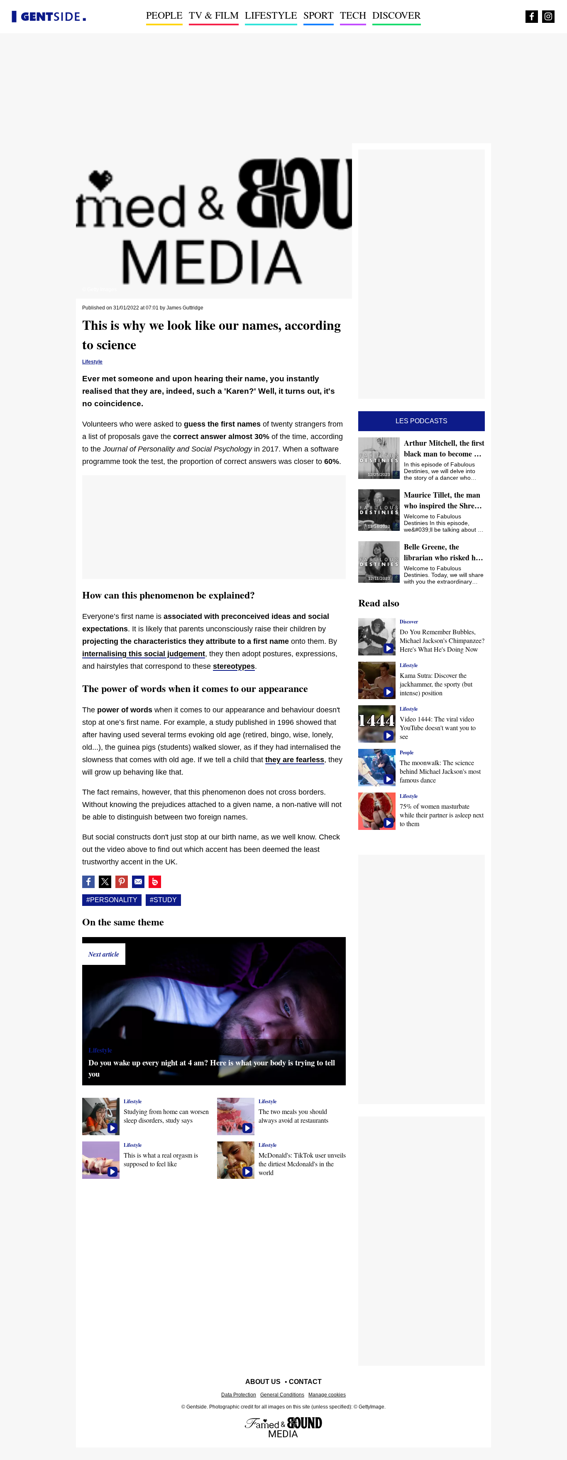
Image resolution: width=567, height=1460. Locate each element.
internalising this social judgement (143, 654)
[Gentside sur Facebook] (531, 16)
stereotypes (234, 666)
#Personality (111, 899)
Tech (353, 15)
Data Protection (238, 1395)
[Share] (121, 882)
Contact (305, 1381)
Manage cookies (327, 1395)
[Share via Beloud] (155, 882)
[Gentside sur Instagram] (548, 16)
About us (263, 1381)
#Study (163, 899)
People (164, 15)
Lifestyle (271, 15)
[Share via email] (138, 882)
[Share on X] (105, 882)
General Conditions (282, 1395)
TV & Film (214, 15)
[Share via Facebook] (88, 882)
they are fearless (294, 760)
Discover (396, 15)
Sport (318, 15)
